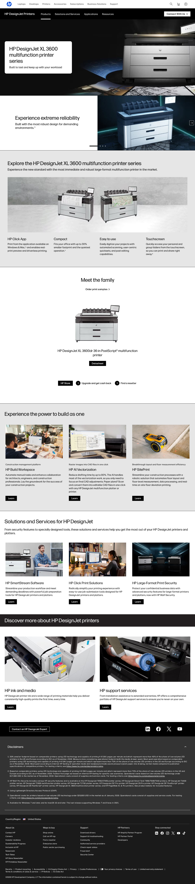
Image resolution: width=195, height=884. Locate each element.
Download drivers (88, 833)
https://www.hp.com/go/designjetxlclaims (84, 766)
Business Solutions (96, 4)
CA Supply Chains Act (57, 869)
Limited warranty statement (151, 869)
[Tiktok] (184, 833)
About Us (9, 827)
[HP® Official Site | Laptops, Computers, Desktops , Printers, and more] (9, 4)
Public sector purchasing (54, 847)
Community (85, 840)
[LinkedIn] (156, 833)
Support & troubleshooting (91, 836)
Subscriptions (77, 4)
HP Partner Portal (125, 836)
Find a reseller (49, 840)
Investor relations (13, 840)
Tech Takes (10, 855)
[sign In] (186, 4)
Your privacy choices (113, 869)
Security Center (87, 855)
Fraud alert (85, 851)
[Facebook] (162, 833)
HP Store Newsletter (14, 858)
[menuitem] (21, 4)
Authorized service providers (92, 844)
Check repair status (88, 847)
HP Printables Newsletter (16, 862)
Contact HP (10, 833)
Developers (123, 840)
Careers (9, 836)
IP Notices (45, 872)
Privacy (73, 869)
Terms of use (130, 869)
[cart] (178, 4)
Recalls (8, 869)
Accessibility (39, 869)
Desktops (34, 4)
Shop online (48, 833)
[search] (171, 4)
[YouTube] (178, 833)
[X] (173, 833)
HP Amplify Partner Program (130, 833)
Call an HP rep (49, 836)
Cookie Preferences (88, 869)
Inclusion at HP (11, 847)
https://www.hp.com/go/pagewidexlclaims (39, 798)
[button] (3, 123)
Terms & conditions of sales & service (21, 872)
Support (114, 4)
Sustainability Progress (15, 844)
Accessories (60, 4)
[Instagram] (167, 833)
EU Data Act (58, 872)
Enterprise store (50, 844)
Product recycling (23, 869)
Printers (46, 4)
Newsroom (10, 851)
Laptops (22, 4)
